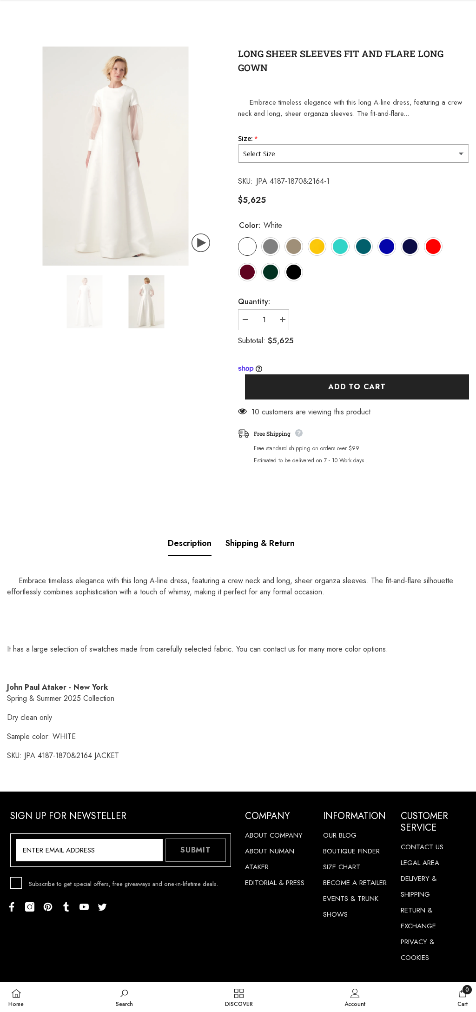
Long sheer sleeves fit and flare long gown (340, 60)
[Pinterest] (47, 906)
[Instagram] (29, 906)
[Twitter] (102, 906)
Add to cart (357, 386)
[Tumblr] (66, 906)
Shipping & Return (260, 543)
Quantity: (254, 301)
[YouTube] (84, 906)
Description (190, 543)
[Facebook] (11, 906)
